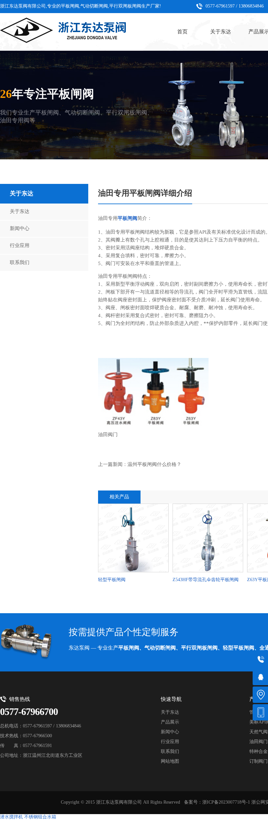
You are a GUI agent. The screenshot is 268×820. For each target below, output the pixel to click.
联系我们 (19, 262)
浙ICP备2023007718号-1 (226, 802)
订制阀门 (258, 761)
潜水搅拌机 (11, 817)
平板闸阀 (127, 218)
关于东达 (220, 32)
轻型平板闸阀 (112, 580)
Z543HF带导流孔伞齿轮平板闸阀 (206, 580)
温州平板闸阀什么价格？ (154, 464)
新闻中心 (19, 228)
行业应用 (19, 245)
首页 (182, 32)
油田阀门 (258, 742)
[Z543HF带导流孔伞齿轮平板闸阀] (208, 539)
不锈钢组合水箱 (40, 817)
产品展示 (170, 722)
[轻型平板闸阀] (133, 539)
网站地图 (170, 761)
